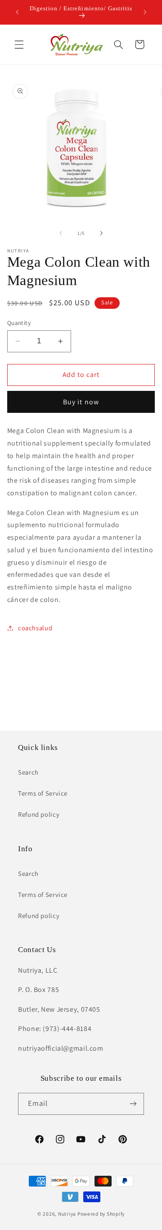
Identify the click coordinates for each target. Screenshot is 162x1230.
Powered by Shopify (101, 1213)
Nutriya (67, 1213)
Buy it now (81, 402)
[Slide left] (61, 233)
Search (28, 772)
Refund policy (38, 814)
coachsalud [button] (35, 628)
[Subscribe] (133, 1104)
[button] (19, 44)
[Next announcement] (145, 12)
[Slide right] (101, 233)
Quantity (19, 323)
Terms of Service (43, 793)
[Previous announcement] (17, 12)
